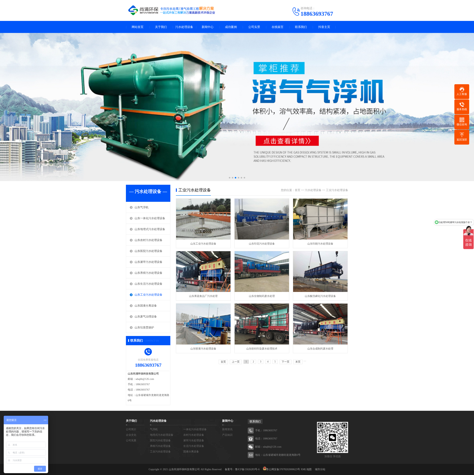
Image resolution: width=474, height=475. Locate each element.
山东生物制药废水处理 (262, 296)
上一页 (236, 361)
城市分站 (320, 469)
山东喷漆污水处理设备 (203, 348)
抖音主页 (324, 27)
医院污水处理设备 (160, 440)
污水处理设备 (184, 27)
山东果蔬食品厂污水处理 (203, 296)
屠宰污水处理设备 (193, 440)
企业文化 (131, 435)
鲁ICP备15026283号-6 (247, 469)
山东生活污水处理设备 (148, 283)
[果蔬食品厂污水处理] (203, 271)
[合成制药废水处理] (320, 324)
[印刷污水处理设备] (320, 219)
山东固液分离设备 (146, 305)
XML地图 (306, 469)
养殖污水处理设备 (160, 446)
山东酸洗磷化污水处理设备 (320, 296)
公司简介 (131, 429)
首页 (297, 190)
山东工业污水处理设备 (148, 294)
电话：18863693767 (266, 438)
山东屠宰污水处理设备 (148, 261)
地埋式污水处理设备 (161, 435)
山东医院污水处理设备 (148, 251)
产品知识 (227, 435)
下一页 (285, 361)
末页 (298, 361)
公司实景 (254, 27)
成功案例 (231, 27)
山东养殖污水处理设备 (148, 272)
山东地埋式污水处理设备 (150, 229)
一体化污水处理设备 (195, 429)
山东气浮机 (141, 207)
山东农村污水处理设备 (148, 240)
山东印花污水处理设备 (262, 243)
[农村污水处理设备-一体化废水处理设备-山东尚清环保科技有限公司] (172, 10)
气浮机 (154, 429)
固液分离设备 (191, 451)
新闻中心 (207, 27)
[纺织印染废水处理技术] (262, 324)
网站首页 (137, 27)
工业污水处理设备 (337, 190)
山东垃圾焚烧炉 (144, 327)
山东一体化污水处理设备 (150, 218)
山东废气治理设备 (146, 316)
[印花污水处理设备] (262, 219)
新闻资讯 (227, 429)
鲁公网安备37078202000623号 (283, 469)
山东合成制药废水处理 (320, 348)
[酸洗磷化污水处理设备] (320, 271)
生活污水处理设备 (193, 446)
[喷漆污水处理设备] (203, 324)
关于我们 (161, 27)
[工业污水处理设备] (203, 219)
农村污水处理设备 (193, 435)
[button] (229, 177)
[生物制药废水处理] (262, 271)
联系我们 (301, 27)
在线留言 (277, 27)
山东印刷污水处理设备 (320, 243)
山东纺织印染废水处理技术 (261, 348)
